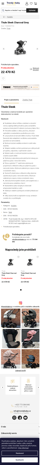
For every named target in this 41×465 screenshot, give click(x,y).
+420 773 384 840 (22, 405)
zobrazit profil (20, 371)
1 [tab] (21, 290)
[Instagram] (14, 418)
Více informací (23, 448)
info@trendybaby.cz (19, 239)
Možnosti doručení (36, 69)
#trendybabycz (6, 307)
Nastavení (20, 453)
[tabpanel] (10, 270)
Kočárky (14, 205)
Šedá (10, 212)
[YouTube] (25, 418)
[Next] (38, 387)
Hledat (32, 10)
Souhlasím (20, 460)
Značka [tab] (27, 100)
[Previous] (2, 387)
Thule (8, 28)
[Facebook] (20, 418)
